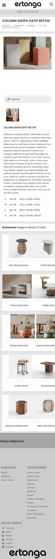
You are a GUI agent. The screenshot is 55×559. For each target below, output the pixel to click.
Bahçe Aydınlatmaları (35, 514)
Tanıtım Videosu (7, 480)
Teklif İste (15, 99)
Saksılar (30, 503)
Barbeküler (31, 491)
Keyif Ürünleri (32, 480)
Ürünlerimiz (18, 26)
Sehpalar (31, 26)
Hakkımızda (5, 476)
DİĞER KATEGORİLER (28, 11)
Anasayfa (6, 26)
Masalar (30, 495)
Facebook (9, 528)
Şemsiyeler (31, 510)
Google (8, 536)
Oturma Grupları (33, 473)
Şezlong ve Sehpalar (35, 499)
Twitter (8, 532)
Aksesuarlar (32, 518)
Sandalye (31, 488)
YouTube (9, 539)
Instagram (9, 547)
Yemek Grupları (33, 476)
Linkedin (9, 543)
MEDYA (4, 473)
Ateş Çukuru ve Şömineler (37, 506)
